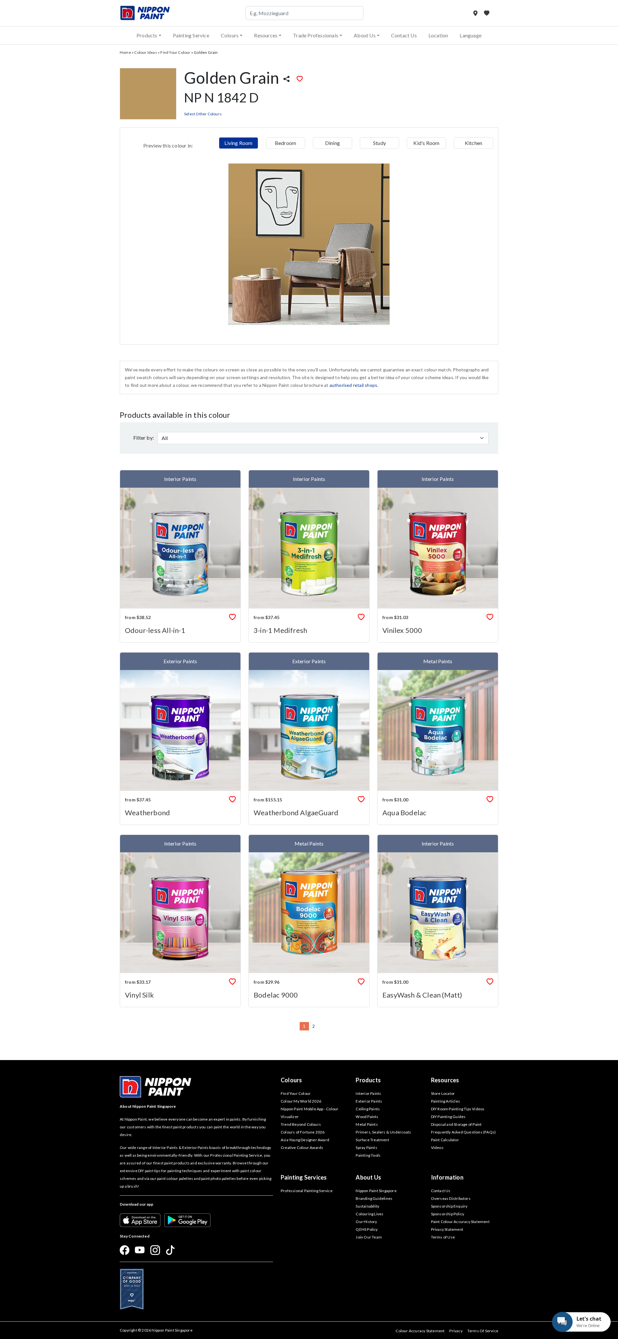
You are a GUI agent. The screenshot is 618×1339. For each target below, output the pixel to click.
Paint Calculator (445, 1139)
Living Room (238, 143)
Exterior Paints (369, 1101)
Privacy (455, 1330)
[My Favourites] (486, 13)
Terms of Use (443, 1237)
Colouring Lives (369, 1213)
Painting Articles (445, 1101)
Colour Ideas (145, 52)
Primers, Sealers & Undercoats (383, 1132)
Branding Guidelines (374, 1198)
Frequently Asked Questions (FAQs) (463, 1132)
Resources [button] (265, 35)
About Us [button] (365, 35)
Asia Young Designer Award (305, 1139)
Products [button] (146, 35)
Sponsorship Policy (447, 1213)
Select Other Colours (203, 113)
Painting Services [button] (304, 1177)
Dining (332, 143)
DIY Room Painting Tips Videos (458, 1108)
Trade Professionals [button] (315, 35)
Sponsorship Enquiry (449, 1206)
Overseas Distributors (451, 1198)
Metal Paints (367, 1124)
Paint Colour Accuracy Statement (460, 1221)
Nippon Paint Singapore (376, 1190)
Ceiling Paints (368, 1108)
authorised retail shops (354, 385)
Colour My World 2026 (301, 1101)
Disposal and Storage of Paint (456, 1124)
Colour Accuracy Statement (420, 1330)
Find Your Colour (175, 52)
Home (125, 52)
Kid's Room (426, 143)
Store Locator (443, 1093)
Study (379, 143)
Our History (366, 1221)
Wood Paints (367, 1116)
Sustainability (367, 1206)
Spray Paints (366, 1147)
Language (471, 35)
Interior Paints (368, 1093)
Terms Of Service (482, 1330)
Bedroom (285, 143)
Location (438, 35)
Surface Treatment (372, 1139)
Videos (437, 1147)
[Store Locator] (476, 13)
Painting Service (191, 35)
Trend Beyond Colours (301, 1124)
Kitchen (473, 143)
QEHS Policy (367, 1229)
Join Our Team (369, 1237)
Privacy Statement (447, 1229)
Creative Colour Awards (302, 1147)
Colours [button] (230, 35)
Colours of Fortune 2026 (303, 1132)
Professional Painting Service (306, 1190)
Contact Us (404, 35)
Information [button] (447, 1177)
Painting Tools (368, 1155)
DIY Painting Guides (448, 1116)
